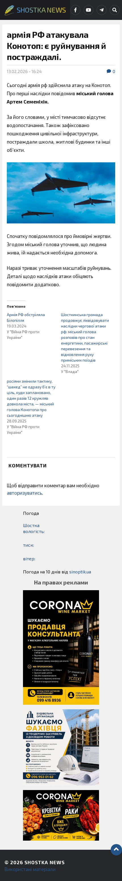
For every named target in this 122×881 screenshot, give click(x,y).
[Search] (115, 10)
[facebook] (75, 10)
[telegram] (101, 10)
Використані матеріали (30, 869)
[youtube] (88, 10)
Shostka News (44, 862)
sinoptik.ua (80, 571)
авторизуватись (24, 493)
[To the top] (116, 849)
